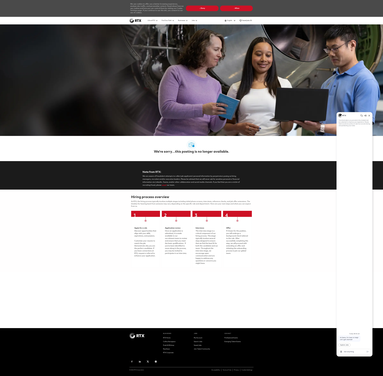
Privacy (236, 370)
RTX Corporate (168, 352)
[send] (368, 351)
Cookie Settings (246, 370)
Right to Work (185, 304)
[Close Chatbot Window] (369, 115)
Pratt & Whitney (168, 345)
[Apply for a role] (145, 239)
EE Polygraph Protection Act (166, 304)
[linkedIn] (139, 361)
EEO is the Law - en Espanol (156, 299)
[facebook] (131, 361)
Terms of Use (227, 370)
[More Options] (341, 352)
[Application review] (176, 239)
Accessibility (215, 370)
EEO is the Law (137, 299)
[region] (354, 233)
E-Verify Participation (178, 299)
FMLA (133, 304)
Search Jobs (198, 341)
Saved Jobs (197, 345)
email (164, 185)
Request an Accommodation (227, 304)
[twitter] (147, 361)
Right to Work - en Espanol (203, 304)
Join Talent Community (202, 349)
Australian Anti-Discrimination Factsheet (174, 306)
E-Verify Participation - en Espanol (202, 299)
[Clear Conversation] (361, 115)
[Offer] (237, 239)
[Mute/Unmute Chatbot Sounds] (365, 115)
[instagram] (155, 361)
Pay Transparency (145, 304)
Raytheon (166, 349)
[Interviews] (206, 239)
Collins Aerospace (169, 341)
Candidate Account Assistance (143, 306)
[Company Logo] (135, 20)
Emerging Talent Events (232, 341)
